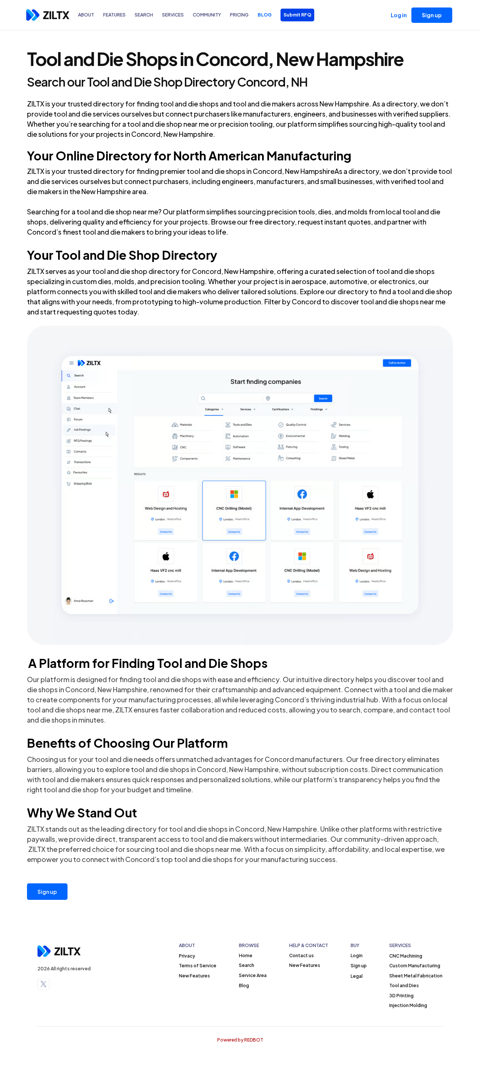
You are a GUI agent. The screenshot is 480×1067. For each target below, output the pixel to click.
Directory (124, 155)
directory (108, 103)
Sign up (47, 891)
